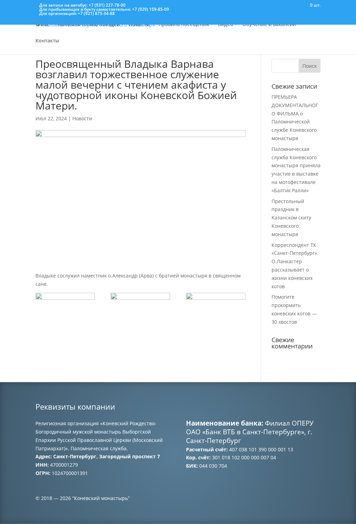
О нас (42, 24)
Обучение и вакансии (269, 24)
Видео (225, 24)
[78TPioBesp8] (215, 314)
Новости (139, 24)
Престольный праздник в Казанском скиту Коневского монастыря (291, 217)
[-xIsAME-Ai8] (65, 314)
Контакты (47, 41)
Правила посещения (184, 24)
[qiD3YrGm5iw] (140, 314)
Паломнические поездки (89, 24)
